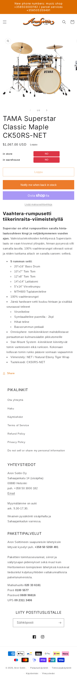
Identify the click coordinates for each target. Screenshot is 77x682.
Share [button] (11, 373)
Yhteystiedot (48, 673)
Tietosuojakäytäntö (61, 668)
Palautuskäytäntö (39, 668)
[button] (5, 22)
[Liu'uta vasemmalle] (30, 110)
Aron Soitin (19, 668)
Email (11, 493)
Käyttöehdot (15, 416)
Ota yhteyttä (15, 399)
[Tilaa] (60, 622)
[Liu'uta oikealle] (47, 110)
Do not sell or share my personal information (36, 450)
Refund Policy (16, 433)
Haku (10, 408)
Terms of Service (18, 425)
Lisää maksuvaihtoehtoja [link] (38, 204)
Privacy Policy (16, 442)
